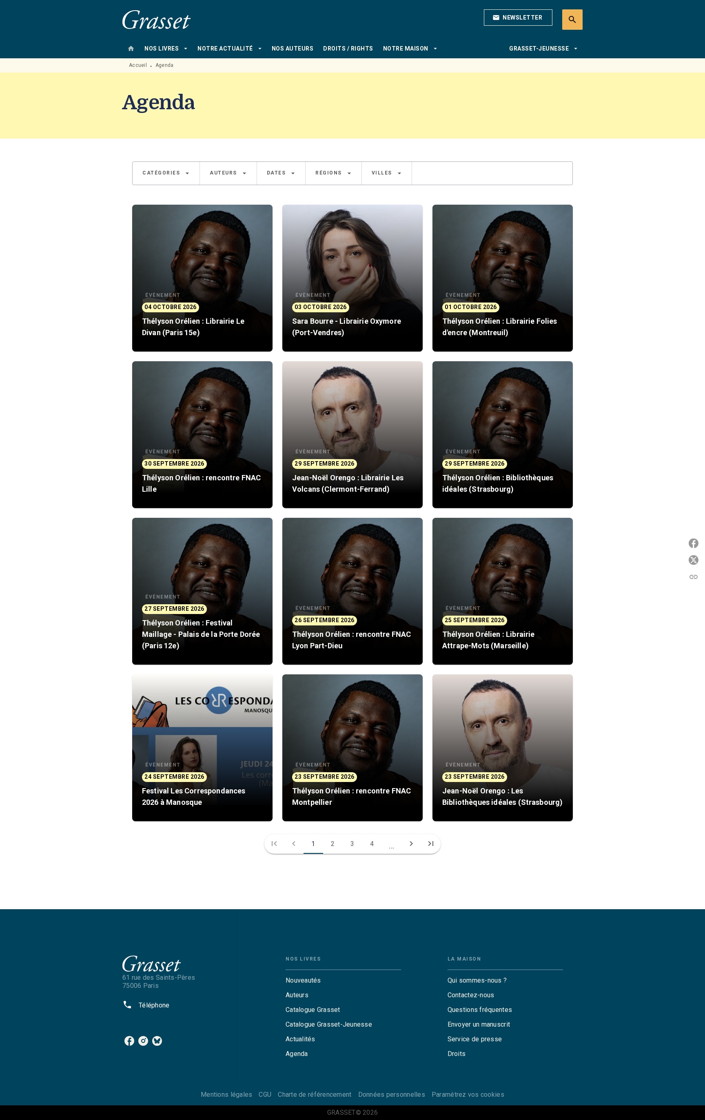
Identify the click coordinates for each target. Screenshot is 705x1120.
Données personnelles (391, 1094)
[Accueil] (156, 19)
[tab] (131, 48)
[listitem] (129, 1041)
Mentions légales (226, 1094)
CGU (265, 1094)
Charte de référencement (314, 1094)
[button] (518, 17)
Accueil (138, 65)
